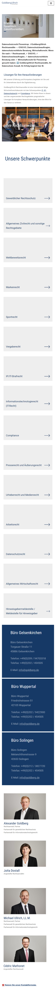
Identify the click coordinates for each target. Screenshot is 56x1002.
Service (36, 170)
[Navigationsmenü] (51, 3)
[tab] (15, 170)
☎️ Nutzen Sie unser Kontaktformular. (19, 985)
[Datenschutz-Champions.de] (10, 3)
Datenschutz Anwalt (15, 170)
